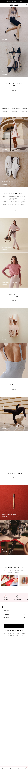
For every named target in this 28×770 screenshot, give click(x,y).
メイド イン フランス (6, 588)
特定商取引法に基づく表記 (7, 633)
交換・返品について (18, 599)
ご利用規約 (23, 633)
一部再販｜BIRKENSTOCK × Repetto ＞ (14, 1)
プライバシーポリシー (16, 633)
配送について (5, 599)
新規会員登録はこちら (14, 625)
